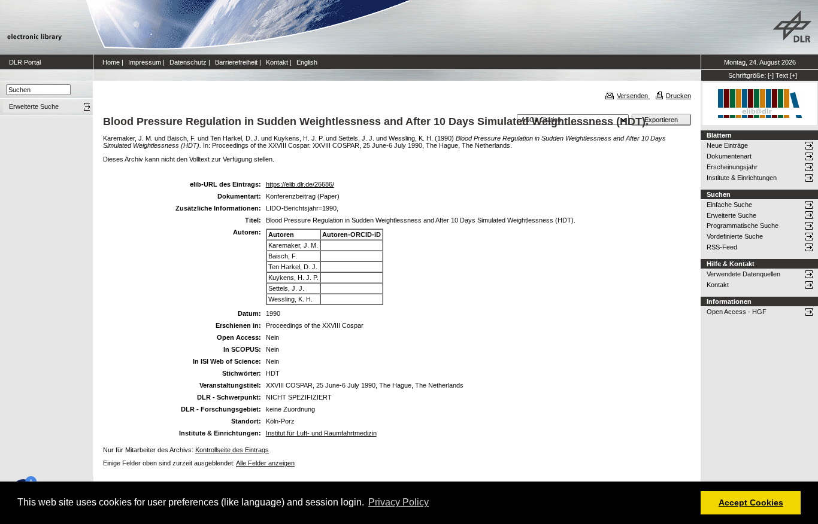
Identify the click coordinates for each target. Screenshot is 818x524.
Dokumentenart (729, 156)
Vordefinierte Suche (735, 236)
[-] (771, 75)
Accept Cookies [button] (751, 502)
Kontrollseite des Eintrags (232, 449)
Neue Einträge (727, 145)
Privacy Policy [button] (398, 502)
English (306, 62)
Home (111, 62)
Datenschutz (188, 62)
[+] (793, 75)
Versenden (633, 95)
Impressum (144, 62)
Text (781, 75)
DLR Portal (25, 62)
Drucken (678, 95)
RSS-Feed (722, 247)
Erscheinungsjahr (732, 166)
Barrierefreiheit (236, 62)
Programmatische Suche (742, 225)
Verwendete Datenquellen (743, 274)
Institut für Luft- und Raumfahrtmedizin (321, 433)
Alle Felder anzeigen (265, 463)
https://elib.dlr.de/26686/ (300, 184)
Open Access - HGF (737, 311)
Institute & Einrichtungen (742, 177)
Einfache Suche (729, 204)
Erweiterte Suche (731, 215)
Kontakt (277, 62)
